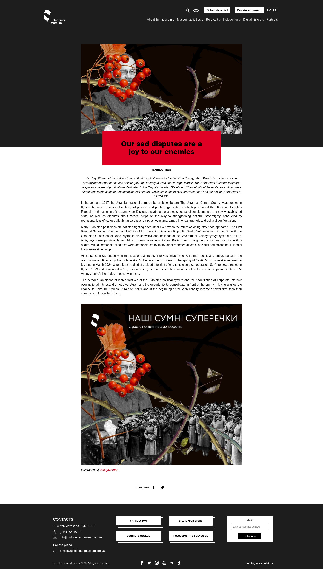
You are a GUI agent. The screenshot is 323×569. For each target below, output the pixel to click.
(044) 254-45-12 (70, 532)
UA (269, 10)
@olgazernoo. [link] (110, 470)
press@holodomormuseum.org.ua (82, 550)
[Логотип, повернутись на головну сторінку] (55, 17)
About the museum (159, 19)
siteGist (269, 563)
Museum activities (189, 19)
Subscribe (250, 536)
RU (275, 10)
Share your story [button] (190, 521)
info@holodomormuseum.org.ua (81, 537)
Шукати (174, 10)
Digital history (252, 19)
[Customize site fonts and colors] (196, 10)
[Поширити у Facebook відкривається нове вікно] (155, 486)
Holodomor (230, 19)
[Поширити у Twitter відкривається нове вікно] (164, 486)
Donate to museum (249, 10)
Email (250, 519)
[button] (140, 522)
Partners (272, 19)
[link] (140, 538)
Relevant (212, 19)
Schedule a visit (217, 10)
